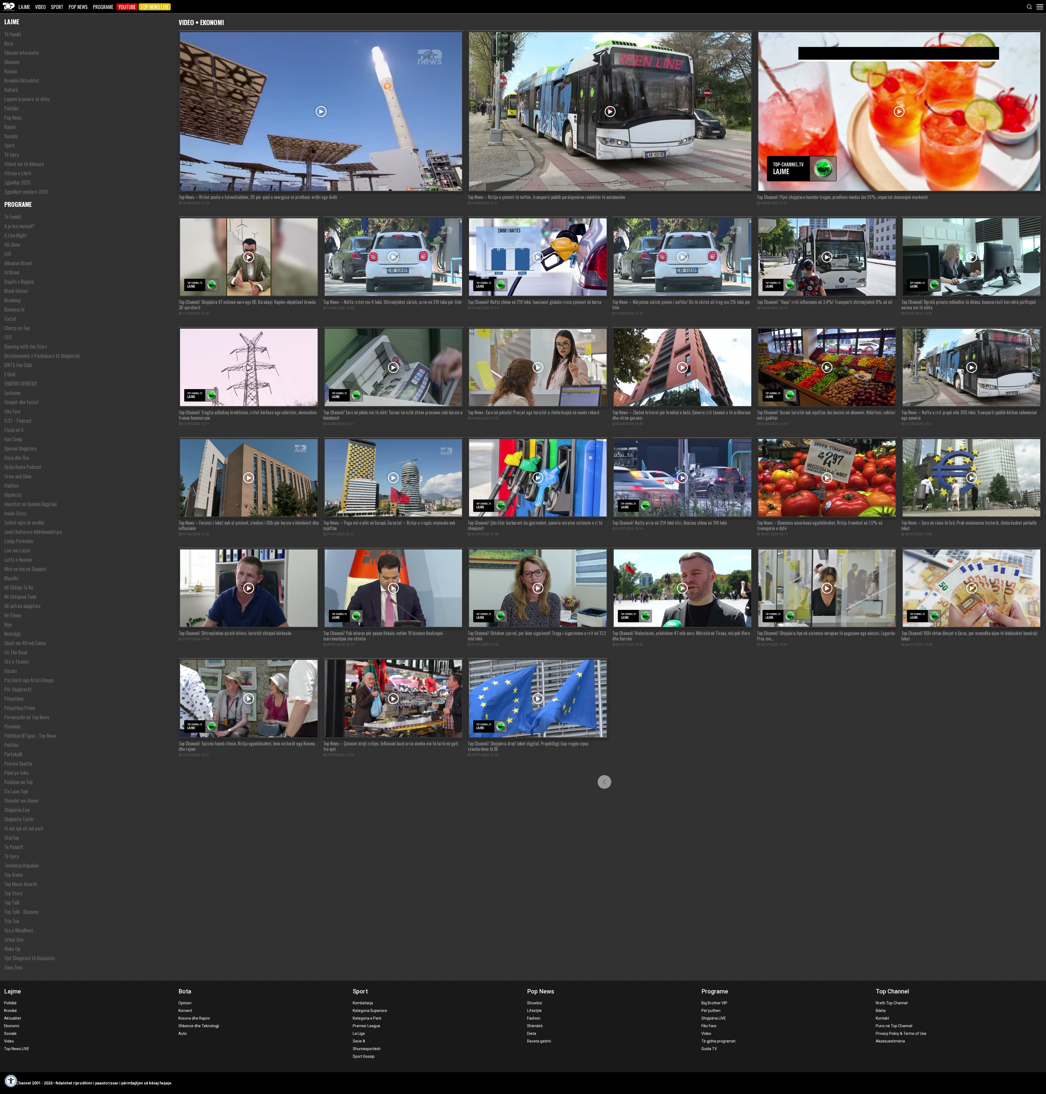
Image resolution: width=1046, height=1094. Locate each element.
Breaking (12, 300)
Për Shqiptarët (18, 689)
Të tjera (11, 154)
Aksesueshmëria (890, 1041)
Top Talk (12, 902)
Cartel (10, 318)
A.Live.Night (15, 235)
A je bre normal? (19, 225)
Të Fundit (12, 34)
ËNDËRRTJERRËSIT (21, 383)
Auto (182, 1033)
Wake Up (12, 948)
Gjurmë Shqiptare (20, 448)
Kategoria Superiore (370, 1010)
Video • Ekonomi (201, 21)
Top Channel (892, 991)
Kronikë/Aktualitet (21, 80)
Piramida (12, 726)
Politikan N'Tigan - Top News (30, 735)
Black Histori (16, 290)
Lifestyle (534, 1010)
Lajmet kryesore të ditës (27, 98)
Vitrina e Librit (17, 173)
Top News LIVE (155, 6)
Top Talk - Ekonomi (21, 911)
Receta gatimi (539, 1041)
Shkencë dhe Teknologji (198, 1026)
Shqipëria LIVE (713, 1018)
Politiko (11, 744)
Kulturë (11, 89)
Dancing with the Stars (25, 346)
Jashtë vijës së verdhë (24, 522)
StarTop (11, 837)
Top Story (13, 893)
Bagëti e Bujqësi (19, 281)
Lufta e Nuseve (18, 559)
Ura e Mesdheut (18, 930)
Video (40, 6)
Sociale (11, 136)
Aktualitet (12, 1018)
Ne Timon (12, 615)
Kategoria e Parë (367, 1018)
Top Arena (13, 874)
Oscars (10, 670)
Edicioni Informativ (21, 52)
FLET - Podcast (18, 420)
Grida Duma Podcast (22, 466)
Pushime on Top (18, 781)
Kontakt (882, 1018)
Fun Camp (13, 439)
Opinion (184, 1003)
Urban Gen (13, 939)
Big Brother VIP (714, 1003)
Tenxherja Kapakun (21, 865)
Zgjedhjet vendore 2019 (26, 191)
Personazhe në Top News (26, 717)
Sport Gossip (364, 1056)
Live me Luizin (17, 550)
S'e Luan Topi (16, 791)
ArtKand (11, 272)
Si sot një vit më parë (23, 828)
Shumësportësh (367, 1049)
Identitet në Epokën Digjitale (30, 503)
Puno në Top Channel (894, 1026)
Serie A (359, 1041)
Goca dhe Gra (16, 457)
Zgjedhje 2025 (17, 182)
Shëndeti (535, 1026)
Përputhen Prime (19, 707)
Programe (103, 6)
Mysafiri (11, 578)
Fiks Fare (12, 411)
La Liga (359, 1033)
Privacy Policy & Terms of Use (901, 1033)
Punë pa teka (16, 772)
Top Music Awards (20, 883)
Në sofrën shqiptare (22, 605)
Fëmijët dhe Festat (21, 402)
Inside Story (15, 513)
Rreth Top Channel (892, 1003)
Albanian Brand (18, 263)
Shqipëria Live (17, 809)
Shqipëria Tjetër (19, 819)
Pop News (78, 6)
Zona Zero (13, 967)
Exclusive (12, 392)
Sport (57, 6)
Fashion (533, 1018)
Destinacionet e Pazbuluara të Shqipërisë (42, 355)
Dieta (531, 1033)
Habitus (11, 485)
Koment (185, 1010)
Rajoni (10, 126)
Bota (8, 43)
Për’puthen (710, 1010)
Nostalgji (12, 633)
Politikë (10, 1003)
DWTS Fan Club (18, 364)
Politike (11, 108)
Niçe (8, 624)
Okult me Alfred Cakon (25, 642)
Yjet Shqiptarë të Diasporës (29, 958)
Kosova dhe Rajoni (194, 1018)
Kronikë (10, 1010)
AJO (7, 253)
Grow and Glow (18, 476)
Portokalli (13, 754)
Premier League (366, 1026)
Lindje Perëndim (19, 541)
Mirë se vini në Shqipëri (25, 568)
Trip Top (11, 920)
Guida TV (709, 1049)
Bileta (881, 1010)
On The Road (15, 652)
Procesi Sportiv (18, 763)
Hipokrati (13, 494)
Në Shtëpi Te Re (18, 587)
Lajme (24, 6)
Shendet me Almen (21, 800)
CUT (8, 337)
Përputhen (13, 698)
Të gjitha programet (718, 1041)
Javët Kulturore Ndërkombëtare (33, 531)
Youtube (127, 6)
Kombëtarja (363, 1003)
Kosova (10, 71)
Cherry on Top (17, 327)
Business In (14, 309)
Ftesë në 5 (13, 429)
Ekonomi (11, 61)
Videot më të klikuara (24, 163)
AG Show (12, 244)
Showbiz (534, 1003)
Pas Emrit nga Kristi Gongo (29, 680)
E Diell (9, 374)
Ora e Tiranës (16, 661)
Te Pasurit (13, 846)
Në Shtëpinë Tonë (20, 596)
